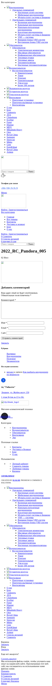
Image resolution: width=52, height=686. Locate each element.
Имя (4, 323)
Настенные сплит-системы (30, 12)
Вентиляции (18, 435)
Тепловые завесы (26, 60)
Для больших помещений (24, 20)
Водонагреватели (20, 430)
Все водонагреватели (22, 70)
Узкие (20, 75)
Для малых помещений (23, 10)
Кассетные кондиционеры (30, 32)
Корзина (16, 471)
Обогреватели (19, 48)
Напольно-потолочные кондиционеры (28, 28)
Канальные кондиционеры (30, 25)
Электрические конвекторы (31, 50)
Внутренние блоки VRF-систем (33, 42)
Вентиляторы (18, 105)
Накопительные (25, 73)
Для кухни (23, 83)
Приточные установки (23, 100)
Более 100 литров (26, 85)
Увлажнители (13, 361)
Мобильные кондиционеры (31, 15)
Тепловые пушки (26, 57)
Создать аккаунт (9, 659)
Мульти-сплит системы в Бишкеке (34, 17)
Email (4, 328)
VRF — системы (26, 37)
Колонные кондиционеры (30, 22)
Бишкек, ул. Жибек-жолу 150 (15, 392)
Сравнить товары (20, 466)
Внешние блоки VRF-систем (31, 40)
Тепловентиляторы (27, 62)
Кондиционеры (14, 356)
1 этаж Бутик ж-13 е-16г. (12, 397)
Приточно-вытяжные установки (27, 102)
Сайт (3, 333)
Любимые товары (20, 469)
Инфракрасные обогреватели (31, 55)
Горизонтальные (25, 80)
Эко (14, 437)
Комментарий (8, 300)
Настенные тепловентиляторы (32, 65)
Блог (14, 452)
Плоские (22, 78)
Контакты (16, 447)
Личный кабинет (20, 464)
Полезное (11, 359)
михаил (10, 372)
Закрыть (5, 343)
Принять (5, 671)
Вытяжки (11, 354)
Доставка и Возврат (21, 449)
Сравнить (11, 637)
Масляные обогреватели (29, 52)
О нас (15, 454)
